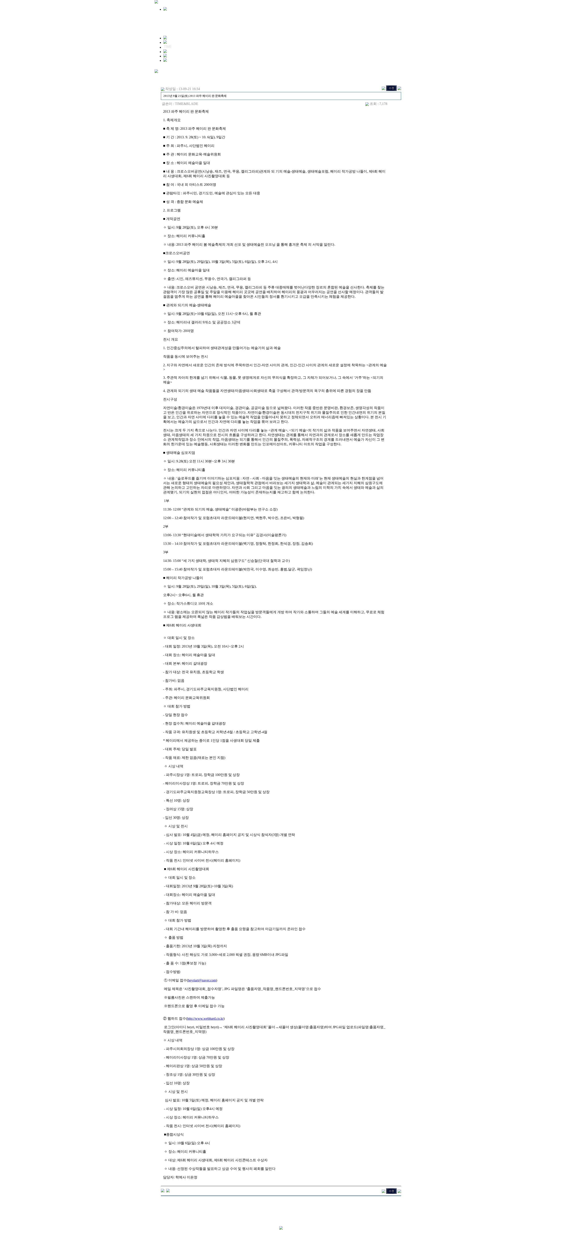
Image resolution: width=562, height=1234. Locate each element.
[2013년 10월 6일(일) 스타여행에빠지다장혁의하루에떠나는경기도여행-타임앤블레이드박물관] (162, 1190)
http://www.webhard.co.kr (205, 1018)
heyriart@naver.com (202, 980)
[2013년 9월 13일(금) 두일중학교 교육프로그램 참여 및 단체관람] (168, 1190)
